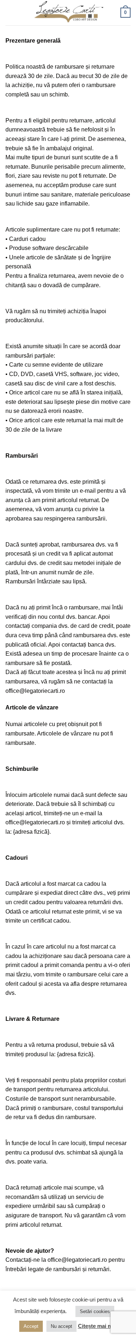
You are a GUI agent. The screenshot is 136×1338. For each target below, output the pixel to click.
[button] (9, 12)
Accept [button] (31, 1326)
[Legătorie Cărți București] (68, 12)
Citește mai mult (98, 1326)
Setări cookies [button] (95, 1311)
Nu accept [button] (61, 1326)
